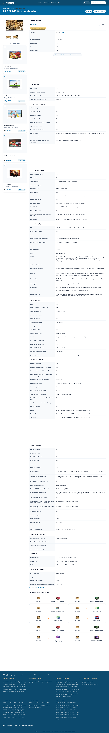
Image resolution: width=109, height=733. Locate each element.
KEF (19, 682)
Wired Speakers (48, 681)
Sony (18, 681)
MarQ (72, 686)
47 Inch (65, 712)
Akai (16, 717)
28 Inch (77, 714)
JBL (17, 684)
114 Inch (75, 709)
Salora (8, 705)
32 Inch (57, 704)
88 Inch (77, 716)
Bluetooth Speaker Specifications (36, 681)
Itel (3, 712)
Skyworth (23, 710)
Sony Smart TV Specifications (11, 157)
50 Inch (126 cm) (59, 36)
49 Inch (73, 716)
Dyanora (5, 688)
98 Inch (69, 705)
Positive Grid (23, 682)
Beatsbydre (5, 691)
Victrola (23, 684)
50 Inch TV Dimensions (69, 36)
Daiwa (14, 710)
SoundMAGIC (59, 682)
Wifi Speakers (50, 682)
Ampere (15, 682)
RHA (69, 689)
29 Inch (57, 714)
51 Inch (61, 714)
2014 (62, 32)
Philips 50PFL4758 (9, 96)
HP (61, 693)
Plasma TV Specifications (34, 705)
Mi (12, 693)
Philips (16, 689)
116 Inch (57, 710)
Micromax (5, 704)
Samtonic (17, 716)
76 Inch (61, 709)
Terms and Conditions (27, 725)
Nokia (57, 688)
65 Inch (66, 702)
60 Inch (70, 702)
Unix (15, 693)
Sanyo (7, 710)
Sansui (19, 704)
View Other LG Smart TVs (99, 11)
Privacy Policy (17, 725)
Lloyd (16, 704)
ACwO (22, 691)
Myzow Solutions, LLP (70, 731)
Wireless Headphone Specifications (90, 684)
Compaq (21, 686)
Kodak (18, 709)
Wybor (18, 710)
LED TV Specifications (34, 702)
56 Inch (77, 705)
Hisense (20, 689)
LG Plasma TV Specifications (11, 68)
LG (12, 8)
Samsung (19, 693)
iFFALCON (22, 709)
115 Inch (70, 707)
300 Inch (75, 707)
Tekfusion (77, 682)
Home (4, 8)
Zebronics (10, 686)
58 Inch (61, 707)
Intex (13, 704)
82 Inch (65, 705)
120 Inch (61, 704)
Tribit (14, 681)
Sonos (11, 681)
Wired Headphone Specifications (89, 682)
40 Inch (74, 702)
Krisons (16, 688)
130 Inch (66, 707)
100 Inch (74, 704)
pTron (4, 693)
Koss (77, 684)
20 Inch (69, 716)
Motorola (20, 707)
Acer (23, 712)
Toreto (10, 689)
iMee (24, 714)
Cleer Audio (58, 691)
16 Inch (70, 704)
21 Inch (73, 712)
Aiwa (9, 688)
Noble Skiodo (17, 705)
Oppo (75, 686)
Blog (4, 725)
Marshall (21, 681)
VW (13, 716)
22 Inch (70, 710)
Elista (25, 686)
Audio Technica (59, 681)
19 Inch (61, 717)
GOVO (18, 691)
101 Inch (70, 709)
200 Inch (57, 702)
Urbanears (68, 684)
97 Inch (74, 717)
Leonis (8, 717)
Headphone (54, 2)
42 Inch (61, 712)
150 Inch (57, 709)
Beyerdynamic (62, 684)
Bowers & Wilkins (12, 691)
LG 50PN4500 (7, 66)
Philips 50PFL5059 (9, 125)
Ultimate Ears (6, 681)
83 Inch (57, 707)
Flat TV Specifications (45, 705)
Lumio (23, 717)
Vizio (12, 682)
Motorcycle (46, 2)
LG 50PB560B (7, 184)
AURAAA (5, 714)
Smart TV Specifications (44, 704)
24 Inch (74, 710)
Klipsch (73, 684)
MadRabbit (5, 689)
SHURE (77, 689)
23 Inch (69, 714)
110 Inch (70, 717)
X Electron (10, 716)
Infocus (4, 705)
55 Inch (69, 712)
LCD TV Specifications (44, 702)
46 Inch (57, 712)
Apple (24, 689)
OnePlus (57, 686)
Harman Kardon (69, 688)
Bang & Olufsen (6, 682)
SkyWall (14, 714)
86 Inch (61, 705)
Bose (14, 684)
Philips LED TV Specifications (11, 98)
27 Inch (61, 710)
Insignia (12, 712)
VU (17, 702)
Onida (12, 705)
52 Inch (73, 705)
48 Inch (65, 716)
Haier (9, 704)
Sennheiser (16, 686)
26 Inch (73, 714)
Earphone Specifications (87, 681)
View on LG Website (36, 587)
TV (58, 2)
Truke (71, 689)
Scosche (5, 684)
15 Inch (77, 712)
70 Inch (61, 702)
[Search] (105, 3)
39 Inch (57, 716)
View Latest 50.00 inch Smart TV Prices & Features (67, 55)
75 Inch (66, 710)
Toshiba (21, 702)
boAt (24, 688)
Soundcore (9, 684)
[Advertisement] (67, 69)
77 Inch (57, 705)
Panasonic (76, 688)
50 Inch (61, 716)
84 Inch (57, 717)
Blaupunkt (5, 686)
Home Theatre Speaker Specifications (37, 682)
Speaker (40, 2)
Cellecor (12, 688)
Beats (57, 684)
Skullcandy (8, 693)
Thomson (15, 707)
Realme (62, 686)
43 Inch (65, 714)
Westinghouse (18, 712)
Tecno (68, 686)
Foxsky (20, 688)
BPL (24, 702)
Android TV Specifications (35, 707)
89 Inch (66, 709)
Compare (89, 11)
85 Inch (66, 704)
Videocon (24, 704)
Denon (72, 682)
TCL (13, 689)
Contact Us (9, 725)
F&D (19, 684)
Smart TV (9, 8)
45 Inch (65, 717)
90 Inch (57, 719)
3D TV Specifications (33, 704)
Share (103, 24)
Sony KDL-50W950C (9, 155)
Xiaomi (68, 696)
